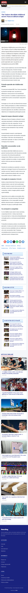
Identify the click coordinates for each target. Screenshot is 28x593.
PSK (16, 590)
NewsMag (4, 529)
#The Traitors (12, 248)
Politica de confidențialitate (7, 580)
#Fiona (18, 245)
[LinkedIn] (23, 241)
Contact (3, 562)
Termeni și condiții (5, 577)
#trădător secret (21, 248)
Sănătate (3, 551)
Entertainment (4, 548)
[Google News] (5, 241)
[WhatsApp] (17, 241)
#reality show (4, 248)
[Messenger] (8, 241)
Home (2, 575)
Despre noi (3, 559)
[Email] (20, 241)
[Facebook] (11, 241)
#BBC (2, 245)
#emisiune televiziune (11, 245)
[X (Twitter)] (14, 241)
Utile (2, 546)
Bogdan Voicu (11, 20)
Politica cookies (4, 582)
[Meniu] (25, 2)
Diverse (3, 12)
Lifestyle (3, 544)
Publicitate (3, 566)
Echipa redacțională (5, 564)
